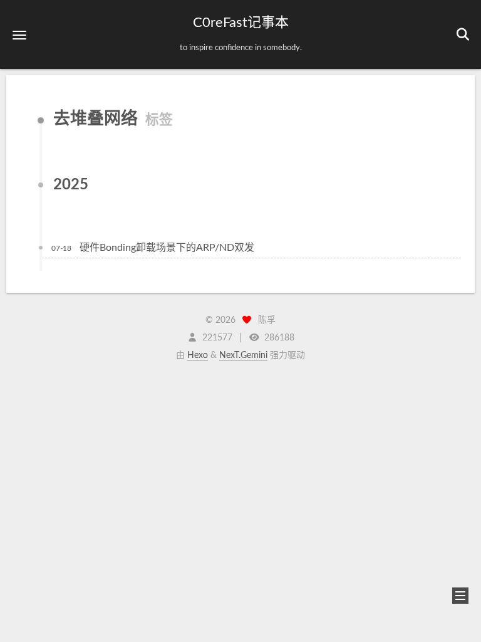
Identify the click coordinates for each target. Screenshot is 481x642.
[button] (19, 35)
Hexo (197, 355)
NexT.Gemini (243, 355)
